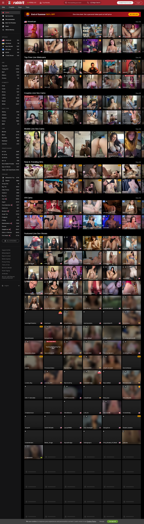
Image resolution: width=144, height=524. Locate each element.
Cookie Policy (91, 521)
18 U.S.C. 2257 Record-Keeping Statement (8, 277)
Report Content (6, 256)
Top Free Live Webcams (35, 57)
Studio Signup (6, 270)
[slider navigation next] (139, 38)
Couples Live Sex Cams (34, 93)
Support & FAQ (6, 250)
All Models (5, 273)
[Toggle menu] (3, 2)
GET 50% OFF (134, 14)
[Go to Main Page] (16, 2)
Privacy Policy (6, 262)
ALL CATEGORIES (12, 241)
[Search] (88, 2)
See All (138, 22)
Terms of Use (6, 265)
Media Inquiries (6, 259)
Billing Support (6, 253)
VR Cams (28, 198)
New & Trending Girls (33, 162)
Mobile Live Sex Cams (34, 129)
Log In (138, 2)
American (31, 21)
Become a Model (7, 267)
